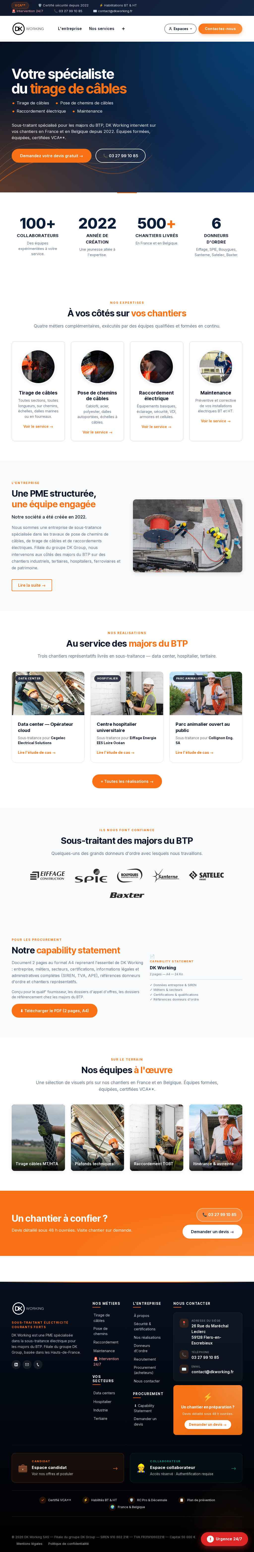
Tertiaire (100, 1418)
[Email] (27, 1364)
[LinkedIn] (16, 1364)
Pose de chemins (101, 1331)
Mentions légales (29, 1544)
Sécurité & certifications (145, 1326)
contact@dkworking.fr (212, 1371)
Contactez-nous (220, 29)
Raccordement (106, 1342)
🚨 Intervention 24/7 (27, 11)
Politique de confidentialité (68, 1544)
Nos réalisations (147, 1337)
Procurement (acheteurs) (145, 1370)
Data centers (104, 1393)
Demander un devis (145, 1421)
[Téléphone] (37, 1364)
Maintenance (104, 1351)
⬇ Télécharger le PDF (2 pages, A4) (54, 1010)
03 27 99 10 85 (205, 1357)
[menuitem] (69, 29)
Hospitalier (102, 1402)
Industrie (101, 1410)
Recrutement (145, 1359)
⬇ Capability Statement (144, 1408)
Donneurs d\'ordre (142, 1348)
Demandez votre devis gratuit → (51, 155)
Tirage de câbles (102, 1318)
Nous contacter (147, 1381)
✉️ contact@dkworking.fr (112, 11)
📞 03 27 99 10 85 (68, 11)
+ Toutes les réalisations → (127, 781)
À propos (141, 1315)
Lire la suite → (32, 585)
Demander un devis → (212, 1231)
